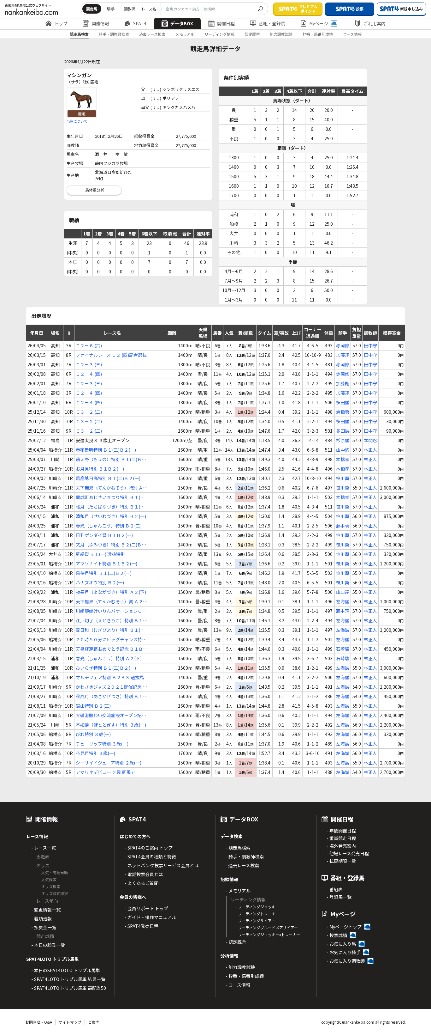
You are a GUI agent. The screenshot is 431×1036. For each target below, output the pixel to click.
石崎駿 (342, 649)
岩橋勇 (342, 412)
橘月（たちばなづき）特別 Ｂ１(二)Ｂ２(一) (111, 506)
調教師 (129, 8)
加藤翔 (342, 355)
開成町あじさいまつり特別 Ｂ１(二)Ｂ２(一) (111, 497)
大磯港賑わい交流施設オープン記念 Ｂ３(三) (111, 715)
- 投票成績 (337, 935)
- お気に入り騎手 (343, 952)
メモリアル (184, 34)
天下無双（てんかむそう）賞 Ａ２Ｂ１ (111, 601)
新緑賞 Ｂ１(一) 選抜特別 (100, 554)
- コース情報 (238, 985)
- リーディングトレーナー (257, 913)
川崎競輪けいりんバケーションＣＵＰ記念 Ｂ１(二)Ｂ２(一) (111, 611)
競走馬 (91, 8)
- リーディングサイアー (255, 920)
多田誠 (342, 402)
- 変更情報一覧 (46, 909)
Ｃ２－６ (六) (89, 345)
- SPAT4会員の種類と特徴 (150, 856)
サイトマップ (70, 1022)
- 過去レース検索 (242, 865)
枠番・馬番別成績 (318, 34)
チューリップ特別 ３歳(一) (102, 743)
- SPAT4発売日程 (141, 926)
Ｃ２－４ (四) (89, 374)
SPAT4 (139, 23)
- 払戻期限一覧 (341, 861)
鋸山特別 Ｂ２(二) (93, 706)
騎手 (111, 8)
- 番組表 (335, 889)
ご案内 (93, 1022)
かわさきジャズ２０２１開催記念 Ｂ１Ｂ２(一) (111, 687)
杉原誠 (342, 440)
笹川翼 (342, 478)
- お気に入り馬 (341, 944)
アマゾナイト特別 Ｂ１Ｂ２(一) (106, 563)
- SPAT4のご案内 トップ (149, 847)
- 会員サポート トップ (146, 908)
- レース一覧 (43, 847)
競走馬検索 (79, 34)
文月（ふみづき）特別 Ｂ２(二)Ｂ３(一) (111, 544)
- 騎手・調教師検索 (245, 856)
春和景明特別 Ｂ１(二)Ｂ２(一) (106, 450)
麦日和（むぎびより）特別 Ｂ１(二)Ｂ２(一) (111, 630)
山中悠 (342, 450)
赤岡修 (342, 345)
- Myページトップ (344, 926)
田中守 (370, 345)
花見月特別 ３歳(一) (95, 753)
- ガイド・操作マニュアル (150, 917)
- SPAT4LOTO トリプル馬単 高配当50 (68, 988)
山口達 (342, 592)
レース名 (148, 8)
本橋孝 (342, 459)
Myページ (318, 23)
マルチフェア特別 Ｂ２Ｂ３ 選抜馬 (110, 677)
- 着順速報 (41, 918)
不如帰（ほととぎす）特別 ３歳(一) (111, 725)
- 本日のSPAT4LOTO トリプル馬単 (65, 970)
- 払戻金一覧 (43, 927)
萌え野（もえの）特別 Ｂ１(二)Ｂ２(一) (111, 459)
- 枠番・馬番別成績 (245, 976)
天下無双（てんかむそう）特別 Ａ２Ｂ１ (111, 487)
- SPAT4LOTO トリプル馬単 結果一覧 (68, 979)
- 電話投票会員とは (144, 874)
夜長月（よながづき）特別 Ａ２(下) (111, 592)
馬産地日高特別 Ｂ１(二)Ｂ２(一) (108, 478)
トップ (61, 23)
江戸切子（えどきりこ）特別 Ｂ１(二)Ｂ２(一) (109, 620)
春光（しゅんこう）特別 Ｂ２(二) (109, 525)
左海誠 (342, 601)
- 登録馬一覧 (339, 897)
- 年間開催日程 (341, 830)
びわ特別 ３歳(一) (93, 734)
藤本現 (342, 525)
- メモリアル (238, 890)
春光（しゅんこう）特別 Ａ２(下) (109, 658)
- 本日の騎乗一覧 (48, 945)
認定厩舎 (252, 34)
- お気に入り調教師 (346, 961)
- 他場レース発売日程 (348, 853)
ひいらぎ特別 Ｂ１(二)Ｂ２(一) (106, 668)
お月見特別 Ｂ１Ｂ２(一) (100, 469)
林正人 (370, 450)
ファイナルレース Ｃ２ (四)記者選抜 (111, 355)
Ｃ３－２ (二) (89, 412)
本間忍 (370, 440)
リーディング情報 (219, 34)
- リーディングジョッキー (257, 906)
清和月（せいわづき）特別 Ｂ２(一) (111, 516)
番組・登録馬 (272, 23)
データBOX (181, 23)
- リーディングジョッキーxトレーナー (268, 934)
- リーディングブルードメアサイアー (267, 927)
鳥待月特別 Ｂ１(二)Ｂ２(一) (104, 573)
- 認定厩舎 (236, 942)
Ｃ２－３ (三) (89, 364)
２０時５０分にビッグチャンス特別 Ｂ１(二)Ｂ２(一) (111, 639)
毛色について (77, 121)
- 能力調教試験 (240, 967)
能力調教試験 (281, 34)
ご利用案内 (374, 23)
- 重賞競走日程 (341, 838)
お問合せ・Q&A (38, 1022)
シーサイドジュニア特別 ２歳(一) (108, 762)
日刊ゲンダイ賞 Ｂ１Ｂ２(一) (104, 535)
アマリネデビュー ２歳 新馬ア (105, 772)
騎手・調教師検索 (114, 34)
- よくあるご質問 (141, 883)
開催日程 (226, 23)
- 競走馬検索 (238, 847)
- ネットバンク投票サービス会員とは (161, 865)
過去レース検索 (152, 34)
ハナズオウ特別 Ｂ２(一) (100, 582)
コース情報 (352, 34)
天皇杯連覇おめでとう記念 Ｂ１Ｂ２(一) (111, 649)
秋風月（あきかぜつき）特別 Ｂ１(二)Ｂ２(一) (109, 696)
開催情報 (100, 23)
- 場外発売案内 (341, 846)
